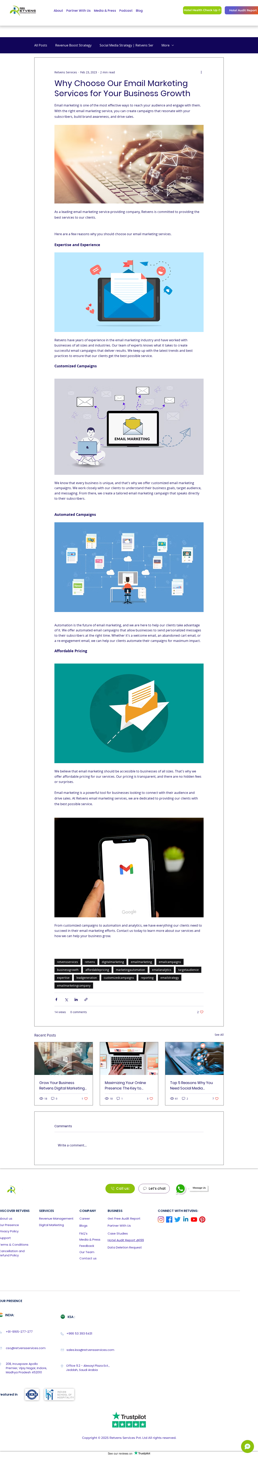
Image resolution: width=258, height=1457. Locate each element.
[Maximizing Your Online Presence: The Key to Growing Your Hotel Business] (129, 1058)
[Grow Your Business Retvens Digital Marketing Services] (63, 1058)
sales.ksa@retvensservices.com (90, 1350)
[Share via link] (86, 999)
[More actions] (201, 72)
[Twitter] (177, 1219)
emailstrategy (169, 978)
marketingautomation (130, 970)
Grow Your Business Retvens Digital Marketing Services (62, 1085)
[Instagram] (161, 1219)
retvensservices (67, 962)
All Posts (40, 45)
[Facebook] (169, 1219)
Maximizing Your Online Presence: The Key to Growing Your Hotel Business (125, 1085)
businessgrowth (68, 970)
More (165, 45)
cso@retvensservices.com (26, 1348)
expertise (63, 978)
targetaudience (188, 970)
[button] (124, 1218)
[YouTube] (194, 1219)
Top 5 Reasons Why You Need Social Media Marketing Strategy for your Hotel (191, 1085)
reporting (147, 978)
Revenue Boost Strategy (73, 45)
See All (219, 1035)
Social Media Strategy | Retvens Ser (126, 45)
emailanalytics (161, 970)
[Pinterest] (202, 1219)
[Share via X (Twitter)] (66, 999)
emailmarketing (141, 962)
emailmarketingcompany (74, 985)
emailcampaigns (170, 962)
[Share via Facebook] (56, 999)
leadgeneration (86, 978)
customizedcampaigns (119, 978)
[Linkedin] (186, 1219)
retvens (90, 962)
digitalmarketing (113, 962)
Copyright (89, 1438)
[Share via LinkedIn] (76, 999)
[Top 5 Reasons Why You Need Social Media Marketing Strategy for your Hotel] (194, 1058)
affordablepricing (97, 970)
